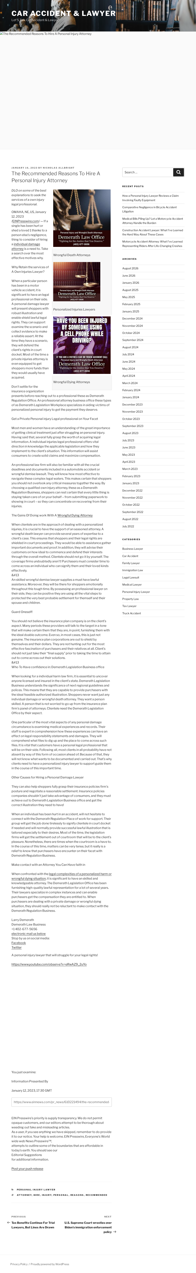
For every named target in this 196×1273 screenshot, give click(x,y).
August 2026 (130, 268)
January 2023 (130, 483)
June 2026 (128, 275)
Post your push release (27, 1169)
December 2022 (132, 490)
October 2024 (131, 332)
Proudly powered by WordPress (50, 1264)
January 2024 (130, 397)
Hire (36, 1195)
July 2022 (128, 526)
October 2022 (131, 504)
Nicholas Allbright (59, 167)
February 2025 (131, 304)
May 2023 (128, 454)
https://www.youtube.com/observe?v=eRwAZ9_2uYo (49, 964)
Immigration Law (132, 570)
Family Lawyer (131, 563)
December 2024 (132, 318)
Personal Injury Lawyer (36, 1189)
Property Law (130, 598)
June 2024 (128, 361)
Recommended (97, 1195)
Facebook (18, 943)
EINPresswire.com (25, 221)
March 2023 (130, 468)
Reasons (77, 1195)
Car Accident (130, 556)
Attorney (24, 1195)
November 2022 (132, 497)
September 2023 (132, 426)
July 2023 (128, 440)
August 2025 (130, 290)
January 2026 (130, 282)
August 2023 (130, 433)
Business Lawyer (132, 548)
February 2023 (131, 476)
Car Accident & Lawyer (63, 13)
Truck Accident (131, 613)
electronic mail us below (28, 933)
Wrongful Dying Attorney (75, 515)
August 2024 (130, 347)
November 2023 (132, 411)
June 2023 (128, 447)
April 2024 (128, 375)
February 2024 (131, 390)
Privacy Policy (19, 1264)
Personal (61, 1195)
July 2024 (128, 354)
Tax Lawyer (129, 606)
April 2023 (128, 461)
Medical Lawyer (132, 584)
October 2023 (131, 418)
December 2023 (132, 404)
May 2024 (128, 368)
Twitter (16, 947)
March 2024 (130, 383)
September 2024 (132, 340)
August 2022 (130, 519)
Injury (47, 1195)
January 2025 (130, 311)
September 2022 (132, 512)
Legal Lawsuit (130, 577)
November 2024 (132, 325)
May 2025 (128, 297)
